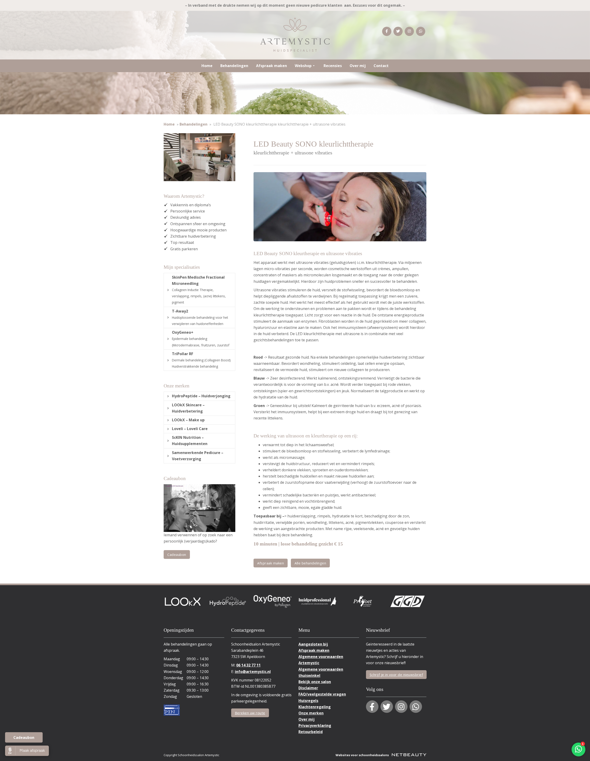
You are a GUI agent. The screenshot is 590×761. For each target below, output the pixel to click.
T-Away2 (200, 317)
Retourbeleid (310, 731)
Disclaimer (308, 687)
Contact (381, 65)
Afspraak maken (271, 65)
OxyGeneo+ (200, 338)
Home (206, 65)
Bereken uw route (250, 713)
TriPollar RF (201, 360)
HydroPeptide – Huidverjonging (201, 395)
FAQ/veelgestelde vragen (322, 694)
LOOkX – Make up (188, 419)
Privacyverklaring (314, 725)
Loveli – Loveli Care (190, 428)
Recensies (333, 65)
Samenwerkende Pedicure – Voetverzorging (197, 455)
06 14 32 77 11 (248, 665)
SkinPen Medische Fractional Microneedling (199, 290)
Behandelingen (234, 65)
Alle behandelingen (310, 563)
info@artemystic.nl (253, 671)
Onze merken (311, 713)
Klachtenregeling (314, 706)
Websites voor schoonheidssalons (362, 755)
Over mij (358, 65)
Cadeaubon (23, 737)
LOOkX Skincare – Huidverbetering (188, 408)
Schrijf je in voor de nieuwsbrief (396, 674)
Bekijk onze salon (314, 681)
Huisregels (308, 700)
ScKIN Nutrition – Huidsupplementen (189, 440)
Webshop (303, 65)
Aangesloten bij (313, 644)
